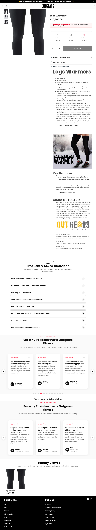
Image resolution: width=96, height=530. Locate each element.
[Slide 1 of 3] (6, 11)
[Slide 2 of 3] (6, 17)
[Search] (6, 6)
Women (6, 511)
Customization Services (53, 508)
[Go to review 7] (54, 393)
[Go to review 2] (35, 393)
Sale (5, 504)
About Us (48, 504)
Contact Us (49, 514)
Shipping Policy (50, 511)
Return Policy (62, 193)
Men (5, 508)
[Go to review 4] (38, 393)
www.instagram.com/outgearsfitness (71, 248)
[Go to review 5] (40, 393)
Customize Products (10, 527)
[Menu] (2, 6)
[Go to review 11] (60, 393)
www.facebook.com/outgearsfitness (74, 243)
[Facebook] (88, 499)
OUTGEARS (71, 200)
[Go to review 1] (33, 393)
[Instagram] (91, 499)
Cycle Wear (7, 517)
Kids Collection (8, 514)
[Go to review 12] (62, 393)
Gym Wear (48, 524)
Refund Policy (49, 517)
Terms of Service (50, 520)
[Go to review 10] (59, 393)
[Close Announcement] (94, 2)
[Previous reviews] (3, 371)
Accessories (8, 520)
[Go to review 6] (42, 393)
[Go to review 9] (57, 393)
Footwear (7, 524)
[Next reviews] (92, 371)
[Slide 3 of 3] (6, 22)
